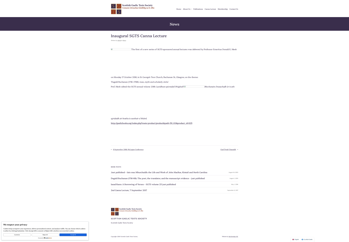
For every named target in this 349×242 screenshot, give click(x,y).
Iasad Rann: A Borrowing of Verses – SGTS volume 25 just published (143, 184)
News (124, 40)
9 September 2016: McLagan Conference (128, 149)
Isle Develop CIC (233, 236)
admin (119, 40)
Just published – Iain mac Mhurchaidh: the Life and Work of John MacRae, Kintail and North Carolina (159, 172)
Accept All (73, 234)
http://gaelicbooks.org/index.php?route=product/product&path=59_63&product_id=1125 (151, 123)
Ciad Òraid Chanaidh (228, 149)
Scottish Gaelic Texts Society (129, 218)
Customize (17, 234)
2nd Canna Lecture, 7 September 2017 (129, 190)
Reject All (45, 234)
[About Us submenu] (191, 8)
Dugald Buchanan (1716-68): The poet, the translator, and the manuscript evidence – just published (158, 178)
